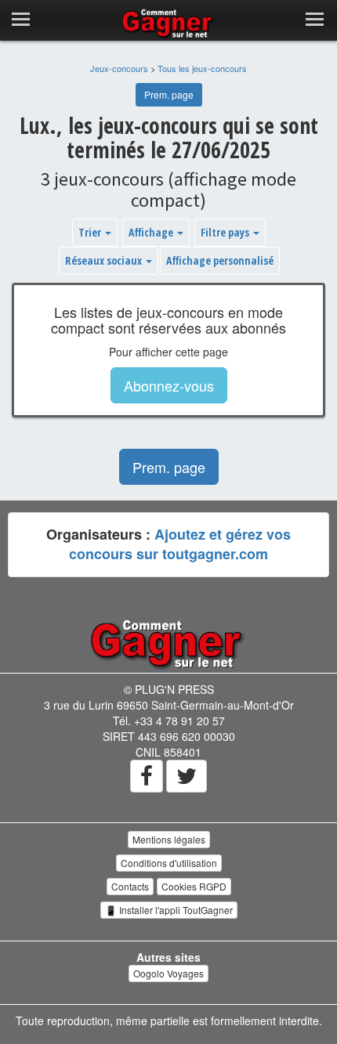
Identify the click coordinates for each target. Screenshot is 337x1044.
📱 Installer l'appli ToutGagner (169, 909)
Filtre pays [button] (226, 232)
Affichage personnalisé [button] (220, 260)
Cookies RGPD (193, 886)
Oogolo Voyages (168, 973)
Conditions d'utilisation (169, 862)
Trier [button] (90, 232)
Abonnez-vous (169, 385)
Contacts (130, 886)
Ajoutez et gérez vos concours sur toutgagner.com (180, 544)
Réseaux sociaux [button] (104, 260)
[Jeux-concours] (168, 643)
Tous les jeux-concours (202, 68)
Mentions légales (168, 839)
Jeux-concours (119, 68)
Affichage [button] (152, 232)
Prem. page (169, 94)
